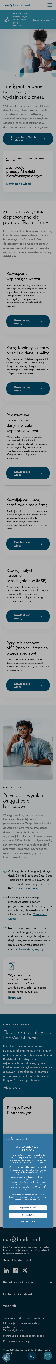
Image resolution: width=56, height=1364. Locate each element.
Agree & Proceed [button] (28, 1208)
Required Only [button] (28, 1215)
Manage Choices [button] (28, 1222)
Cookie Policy (34, 1200)
